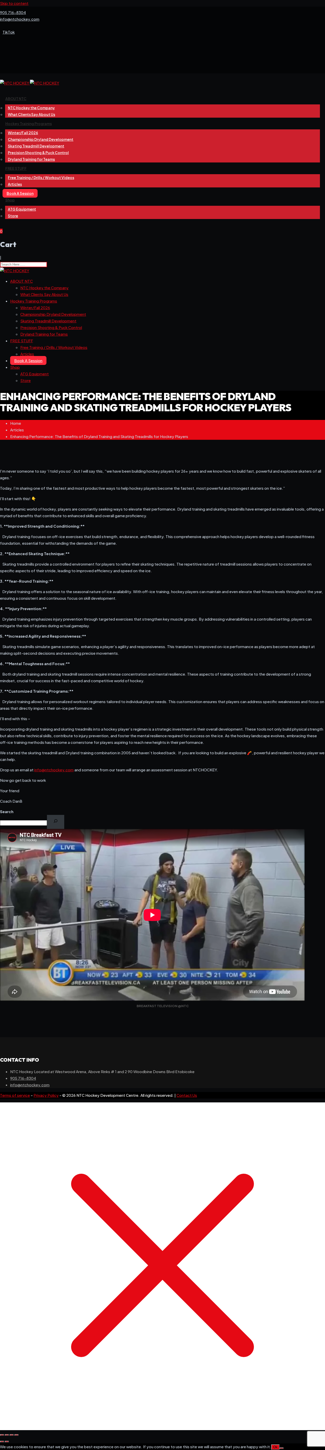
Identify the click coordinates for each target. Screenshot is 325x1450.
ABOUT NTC (15, 98)
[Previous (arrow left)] (2, 1441)
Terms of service (15, 1095)
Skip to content (14, 3)
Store (13, 215)
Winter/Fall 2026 (35, 307)
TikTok (9, 32)
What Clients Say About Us (31, 114)
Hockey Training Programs (28, 123)
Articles (15, 184)
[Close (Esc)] (16, 1435)
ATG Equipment (22, 209)
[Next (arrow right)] (7, 1441)
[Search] (55, 822)
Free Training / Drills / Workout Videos (41, 177)
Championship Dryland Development (53, 314)
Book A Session (20, 193)
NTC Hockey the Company (44, 287)
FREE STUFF (16, 168)
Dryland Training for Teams (31, 159)
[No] (282, 1448)
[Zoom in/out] (2, 1435)
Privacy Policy (46, 1095)
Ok (275, 1447)
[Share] (12, 1435)
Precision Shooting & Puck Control (51, 327)
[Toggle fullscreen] (7, 1435)
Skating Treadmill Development (48, 320)
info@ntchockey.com (19, 19)
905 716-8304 (13, 12)
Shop (10, 200)
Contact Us (186, 1095)
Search (6, 811)
